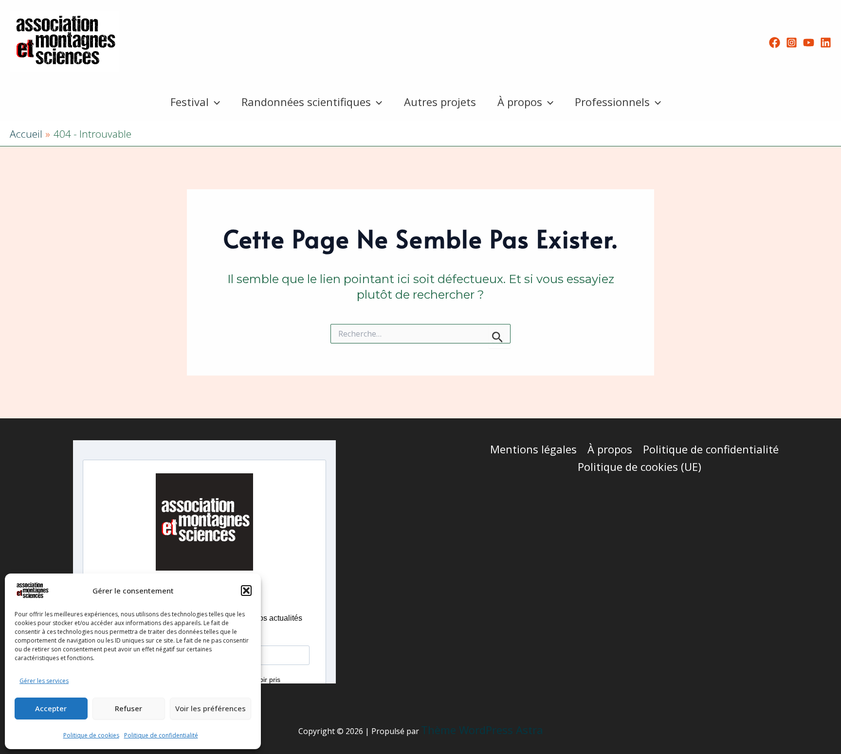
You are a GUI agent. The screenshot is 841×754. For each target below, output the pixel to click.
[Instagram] (791, 42)
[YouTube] (808, 42)
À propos (519, 101)
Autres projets (440, 101)
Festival (189, 101)
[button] (246, 590)
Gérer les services (44, 681)
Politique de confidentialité (161, 735)
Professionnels (612, 101)
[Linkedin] (825, 42)
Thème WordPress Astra (482, 729)
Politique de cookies (91, 735)
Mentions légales (533, 449)
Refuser (128, 708)
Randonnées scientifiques (306, 101)
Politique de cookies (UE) (639, 466)
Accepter (51, 708)
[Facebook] (774, 42)
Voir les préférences (210, 708)
